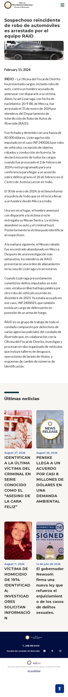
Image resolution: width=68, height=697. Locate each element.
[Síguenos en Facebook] (45, 651)
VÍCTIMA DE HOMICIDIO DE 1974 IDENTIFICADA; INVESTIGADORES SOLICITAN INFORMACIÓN (17, 593)
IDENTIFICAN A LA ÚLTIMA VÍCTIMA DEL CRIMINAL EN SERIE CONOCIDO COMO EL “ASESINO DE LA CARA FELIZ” (17, 482)
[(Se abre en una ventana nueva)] (34, 662)
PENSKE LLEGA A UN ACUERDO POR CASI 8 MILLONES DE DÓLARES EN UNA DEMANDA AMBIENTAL (50, 479)
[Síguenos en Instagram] (60, 651)
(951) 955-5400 (32, 646)
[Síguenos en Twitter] (52, 651)
